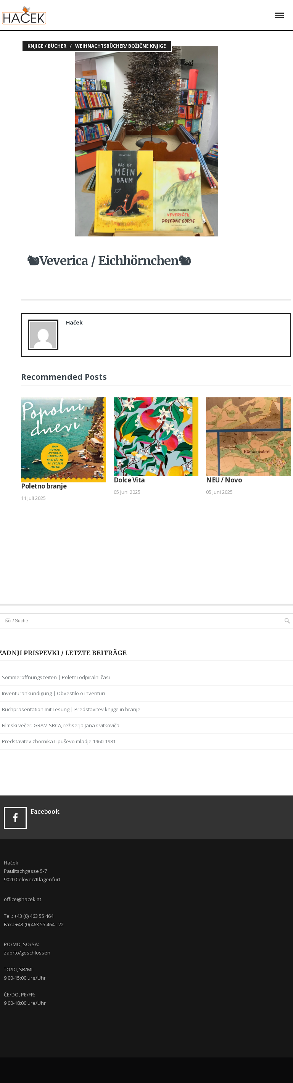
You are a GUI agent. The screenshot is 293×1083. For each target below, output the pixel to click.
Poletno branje (43, 486)
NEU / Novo (224, 480)
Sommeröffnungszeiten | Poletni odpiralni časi (56, 677)
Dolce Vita (129, 480)
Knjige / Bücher (46, 46)
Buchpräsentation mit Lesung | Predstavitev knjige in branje (71, 709)
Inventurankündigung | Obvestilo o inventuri (53, 693)
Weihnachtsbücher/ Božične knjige (120, 46)
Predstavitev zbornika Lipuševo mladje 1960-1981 (59, 741)
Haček (74, 322)
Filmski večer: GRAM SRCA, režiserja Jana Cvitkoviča (60, 725)
